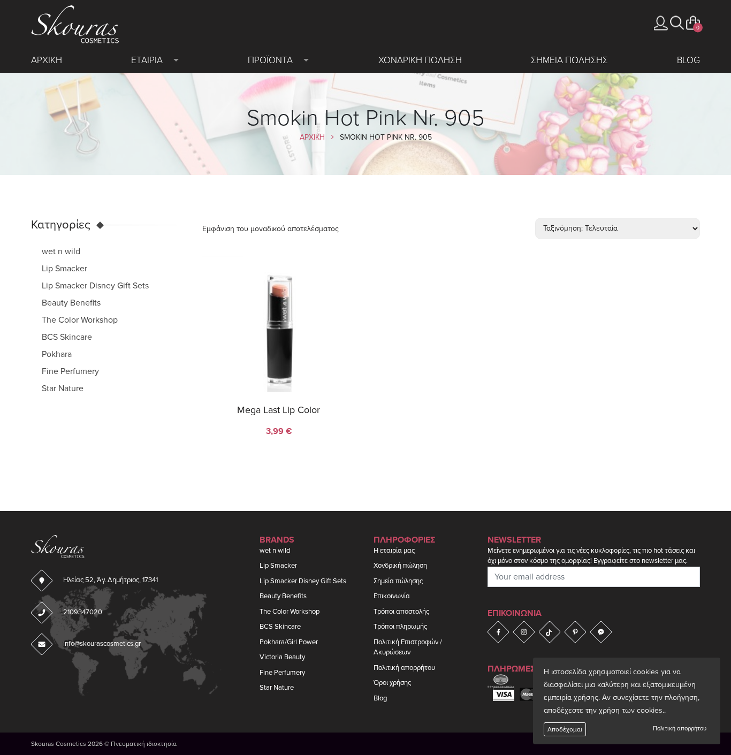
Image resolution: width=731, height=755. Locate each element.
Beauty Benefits (71, 303)
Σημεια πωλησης (569, 60)
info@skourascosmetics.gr (102, 643)
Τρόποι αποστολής (401, 611)
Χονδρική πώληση (400, 565)
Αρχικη (46, 60)
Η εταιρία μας (394, 550)
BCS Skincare (67, 337)
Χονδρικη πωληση (420, 60)
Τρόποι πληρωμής (400, 626)
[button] (677, 23)
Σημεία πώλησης (398, 581)
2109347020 (82, 612)
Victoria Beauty (282, 657)
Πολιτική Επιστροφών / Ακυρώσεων (408, 647)
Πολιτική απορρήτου (679, 728)
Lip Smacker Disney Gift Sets (95, 285)
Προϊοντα (270, 60)
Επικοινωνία (392, 596)
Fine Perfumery (70, 371)
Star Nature (62, 388)
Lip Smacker (64, 268)
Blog (688, 60)
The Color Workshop (80, 320)
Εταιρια (147, 60)
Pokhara (57, 354)
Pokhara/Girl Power (289, 642)
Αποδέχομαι (564, 729)
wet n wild (61, 251)
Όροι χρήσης (392, 682)
